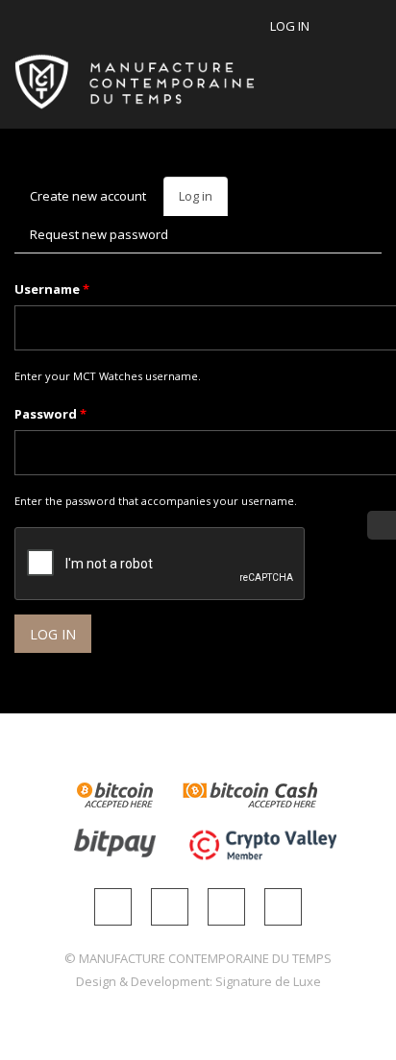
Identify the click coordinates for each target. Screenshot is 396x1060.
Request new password (99, 234)
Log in (289, 26)
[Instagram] (113, 907)
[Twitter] (226, 907)
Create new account (88, 196)
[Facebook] (169, 907)
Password (50, 413)
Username (51, 289)
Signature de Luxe (268, 981)
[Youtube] (283, 907)
